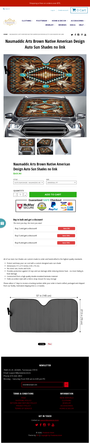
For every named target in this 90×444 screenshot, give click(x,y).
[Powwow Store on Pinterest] (82, 34)
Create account (63, 10)
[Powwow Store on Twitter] (72, 34)
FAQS (23, 398)
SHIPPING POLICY (23, 400)
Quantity (18, 191)
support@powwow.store (49, 420)
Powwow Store (48, 432)
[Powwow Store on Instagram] (78, 34)
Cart (81, 10)
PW (37, 435)
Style (15, 179)
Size (47, 179)
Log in (53, 10)
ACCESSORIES (77, 21)
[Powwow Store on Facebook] (75, 34)
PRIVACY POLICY (23, 406)
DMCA (72, 25)
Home (6, 34)
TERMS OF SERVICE (23, 408)
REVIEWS (62, 25)
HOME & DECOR (59, 21)
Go (66, 384)
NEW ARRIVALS (66, 398)
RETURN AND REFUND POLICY (23, 403)
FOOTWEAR (41, 21)
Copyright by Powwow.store (51, 435)
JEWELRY (49, 25)
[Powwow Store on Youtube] (85, 34)
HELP (81, 25)
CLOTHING (26, 21)
